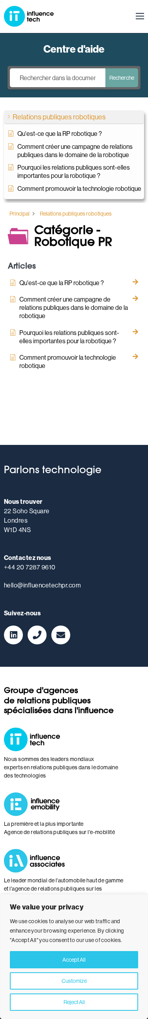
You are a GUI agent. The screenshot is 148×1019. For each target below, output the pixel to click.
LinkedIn (13, 635)
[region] (74, 956)
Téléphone (37, 635)
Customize (74, 980)
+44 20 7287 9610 (30, 567)
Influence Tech (29, 16)
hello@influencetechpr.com (42, 585)
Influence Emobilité (35, 804)
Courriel (60, 635)
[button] (74, 117)
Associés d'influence (35, 861)
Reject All (74, 1002)
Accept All (74, 959)
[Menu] (137, 16)
